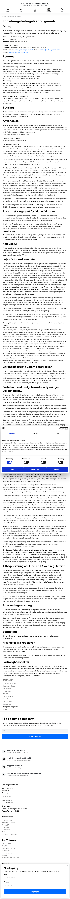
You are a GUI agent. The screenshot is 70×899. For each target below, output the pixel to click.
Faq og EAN (7, 688)
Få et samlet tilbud (9, 683)
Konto (35, 11)
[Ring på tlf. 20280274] (35, 767)
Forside (4, 16)
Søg (21, 11)
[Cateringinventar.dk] (35, 4)
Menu (7, 11)
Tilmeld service (8, 699)
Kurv (62, 11)
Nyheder (5, 855)
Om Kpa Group (8, 701)
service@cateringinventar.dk (50, 50)
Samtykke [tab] (12, 433)
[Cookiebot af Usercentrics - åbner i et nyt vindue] (60, 428)
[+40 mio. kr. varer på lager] (35, 752)
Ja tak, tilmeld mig (35, 736)
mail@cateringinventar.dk (24, 50)
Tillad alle (57, 469)
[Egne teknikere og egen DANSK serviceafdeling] (35, 775)
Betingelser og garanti (10, 707)
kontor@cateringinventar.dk (18, 52)
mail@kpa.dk (9, 800)
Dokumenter (7, 704)
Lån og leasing (8, 696)
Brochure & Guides (9, 686)
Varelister (48, 11)
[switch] (26, 462)
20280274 (7, 797)
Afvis (12, 469)
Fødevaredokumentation (10, 857)
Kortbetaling (6, 830)
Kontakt (5, 709)
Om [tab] (58, 433)
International (7, 691)
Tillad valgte (35, 469)
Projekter (6, 694)
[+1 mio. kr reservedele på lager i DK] (35, 759)
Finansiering (6, 827)
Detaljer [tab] (35, 433)
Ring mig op (35, 892)
